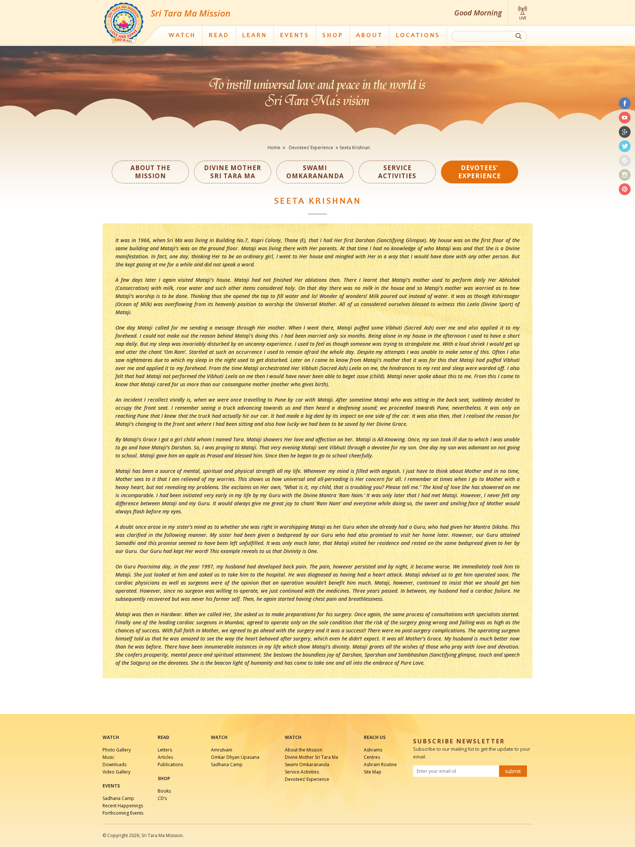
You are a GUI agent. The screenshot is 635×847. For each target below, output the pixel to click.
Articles (165, 757)
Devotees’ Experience (311, 147)
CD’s (162, 798)
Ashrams (373, 750)
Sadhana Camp (118, 798)
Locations (418, 36)
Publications (170, 764)
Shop (332, 36)
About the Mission (303, 750)
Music (108, 757)
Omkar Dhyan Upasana (235, 757)
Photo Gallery (117, 750)
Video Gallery (116, 772)
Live (522, 18)
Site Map (372, 772)
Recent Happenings (123, 806)
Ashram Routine (380, 764)
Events (294, 36)
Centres (372, 757)
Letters (165, 750)
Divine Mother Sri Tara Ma (311, 757)
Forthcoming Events (123, 813)
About (369, 36)
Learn (254, 36)
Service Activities (302, 772)
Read (219, 36)
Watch (182, 36)
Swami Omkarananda (307, 764)
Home (274, 147)
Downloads (114, 764)
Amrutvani (221, 750)
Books (164, 791)
